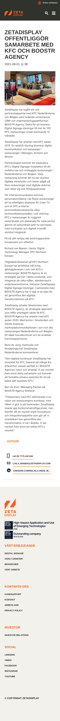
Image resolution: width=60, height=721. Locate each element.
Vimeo (8, 660)
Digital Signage (14, 553)
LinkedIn (10, 655)
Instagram (11, 671)
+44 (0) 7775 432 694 (22, 456)
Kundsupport (13, 594)
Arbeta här (12, 605)
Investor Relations (16, 635)
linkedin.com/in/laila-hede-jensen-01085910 (32, 470)
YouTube (10, 676)
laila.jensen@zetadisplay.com (31, 463)
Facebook (11, 665)
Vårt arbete (12, 569)
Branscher (11, 564)
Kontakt (10, 599)
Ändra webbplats (50, 3)
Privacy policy (14, 610)
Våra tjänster (14, 559)
